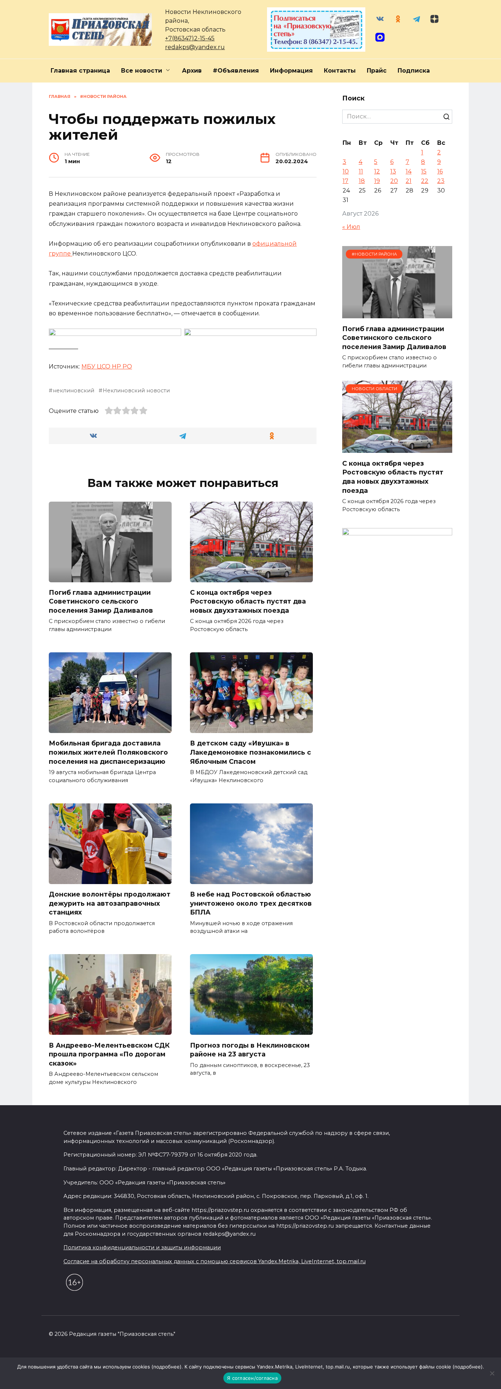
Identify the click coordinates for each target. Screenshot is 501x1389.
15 (424, 171)
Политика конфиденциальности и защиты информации (142, 1247)
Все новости (141, 70)
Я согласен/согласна (252, 1378)
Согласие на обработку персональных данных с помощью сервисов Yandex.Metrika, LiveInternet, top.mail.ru (214, 1261)
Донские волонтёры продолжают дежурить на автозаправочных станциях (110, 903)
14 (409, 171)
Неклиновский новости (136, 390)
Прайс (377, 70)
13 (393, 171)
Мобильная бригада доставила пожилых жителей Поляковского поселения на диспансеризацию (108, 752)
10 (346, 171)
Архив (192, 70)
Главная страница (80, 70)
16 (440, 171)
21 (409, 180)
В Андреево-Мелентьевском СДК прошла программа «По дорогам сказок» (109, 1054)
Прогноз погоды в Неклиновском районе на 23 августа (250, 1049)
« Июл (351, 226)
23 (441, 180)
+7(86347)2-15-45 (190, 38)
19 (377, 180)
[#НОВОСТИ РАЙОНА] (397, 313)
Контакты (340, 70)
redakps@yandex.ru (195, 47)
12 (377, 171)
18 (362, 180)
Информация (291, 70)
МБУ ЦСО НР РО (106, 366)
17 (345, 180)
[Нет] (491, 1373)
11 (361, 171)
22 (424, 180)
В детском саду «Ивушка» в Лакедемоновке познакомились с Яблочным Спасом (250, 752)
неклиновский (73, 390)
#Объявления (236, 70)
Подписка (414, 70)
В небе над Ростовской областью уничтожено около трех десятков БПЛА (251, 903)
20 (394, 180)
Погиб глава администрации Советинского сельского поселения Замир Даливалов (101, 601)
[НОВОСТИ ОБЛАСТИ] (397, 448)
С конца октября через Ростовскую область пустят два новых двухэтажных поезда (248, 601)
